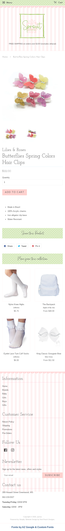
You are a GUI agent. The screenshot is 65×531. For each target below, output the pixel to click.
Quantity (6, 177)
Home (5, 57)
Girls (4, 397)
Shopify (22, 519)
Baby (4, 394)
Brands (5, 390)
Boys (4, 401)
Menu (9, 2)
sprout (39, 517)
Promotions (7, 429)
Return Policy (8, 422)
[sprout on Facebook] (5, 451)
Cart (60, 3)
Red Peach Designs (47, 519)
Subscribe (52, 475)
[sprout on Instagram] (12, 451)
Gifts (4, 405)
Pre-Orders (7, 433)
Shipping (6, 425)
